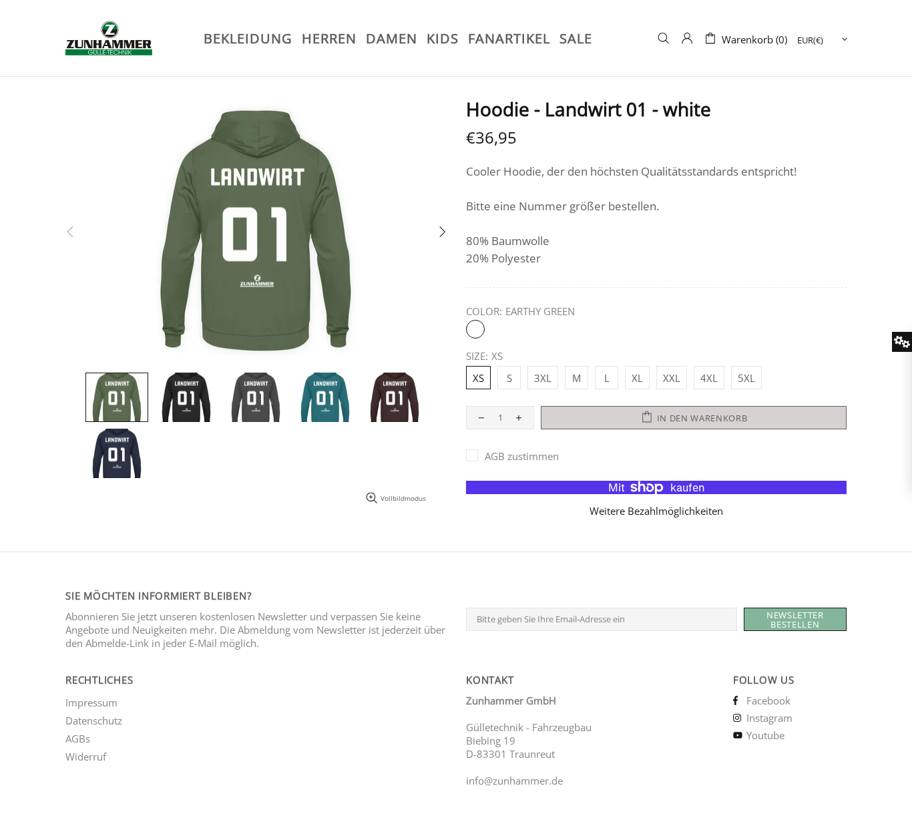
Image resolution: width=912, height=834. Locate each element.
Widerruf (85, 756)
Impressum (91, 702)
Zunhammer (126, 38)
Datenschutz (93, 720)
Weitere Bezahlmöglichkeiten (656, 510)
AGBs (77, 738)
